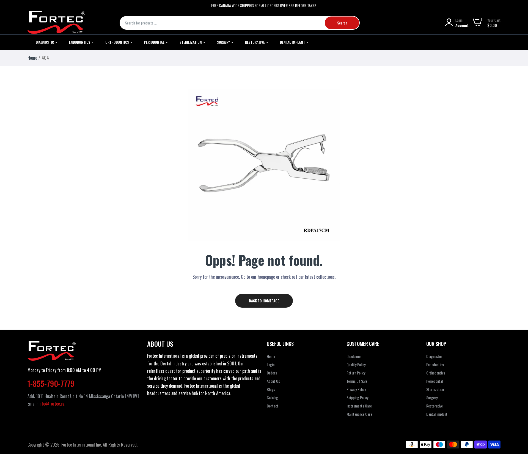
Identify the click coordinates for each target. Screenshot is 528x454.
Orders (272, 373)
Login (270, 364)
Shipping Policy (357, 397)
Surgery (432, 397)
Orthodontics (117, 42)
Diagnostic (45, 42)
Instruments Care (359, 406)
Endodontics (80, 42)
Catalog (272, 397)
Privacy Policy (356, 389)
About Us (273, 381)
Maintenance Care (359, 414)
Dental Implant (293, 42)
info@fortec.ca (51, 403)
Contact (272, 406)
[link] (517, 414)
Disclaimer (354, 356)
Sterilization (191, 42)
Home (32, 57)
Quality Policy (355, 364)
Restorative (255, 42)
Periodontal (154, 42)
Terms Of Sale (356, 381)
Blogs (271, 389)
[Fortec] (56, 23)
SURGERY (224, 42)
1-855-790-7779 (51, 383)
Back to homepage (264, 300)
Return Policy (355, 373)
